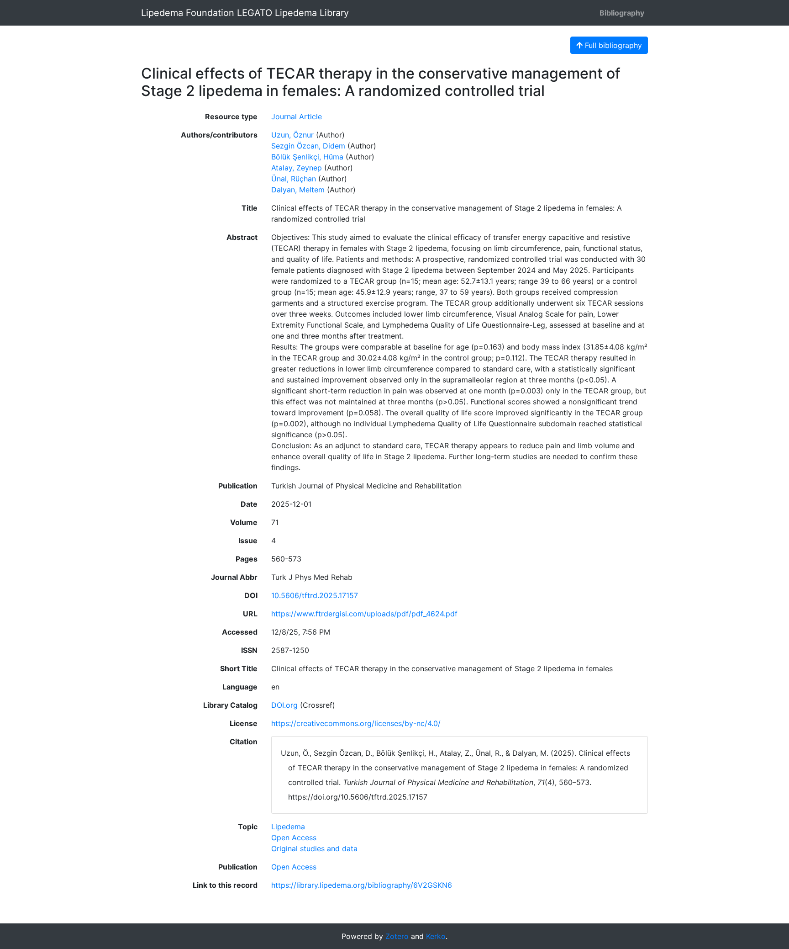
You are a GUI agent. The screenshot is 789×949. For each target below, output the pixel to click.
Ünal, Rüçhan (293, 178)
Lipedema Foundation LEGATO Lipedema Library (245, 12)
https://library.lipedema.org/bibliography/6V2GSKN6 (361, 885)
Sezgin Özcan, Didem (308, 145)
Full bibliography (612, 45)
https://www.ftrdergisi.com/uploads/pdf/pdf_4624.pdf (364, 613)
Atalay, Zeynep (296, 167)
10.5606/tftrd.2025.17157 (314, 595)
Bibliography (622, 12)
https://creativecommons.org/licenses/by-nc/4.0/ (356, 723)
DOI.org (284, 705)
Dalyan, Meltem (298, 189)
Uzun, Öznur (292, 134)
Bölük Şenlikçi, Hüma (307, 156)
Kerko (436, 936)
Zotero (397, 936)
